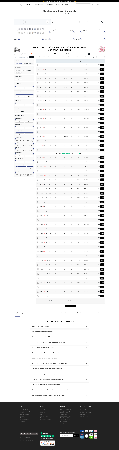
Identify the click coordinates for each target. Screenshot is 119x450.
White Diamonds (19, 63)
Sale (33, 53)
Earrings (22, 416)
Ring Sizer (82, 414)
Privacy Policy (63, 423)
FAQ (81, 411)
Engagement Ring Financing (67, 411)
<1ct (37, 57)
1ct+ (42, 57)
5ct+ (75, 57)
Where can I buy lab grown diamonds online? (45, 358)
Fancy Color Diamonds (28, 63)
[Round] (19, 29)
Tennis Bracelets (24, 417)
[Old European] (22, 33)
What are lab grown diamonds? (41, 326)
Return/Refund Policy (66, 416)
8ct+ (88, 57)
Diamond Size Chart (85, 412)
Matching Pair (18, 72)
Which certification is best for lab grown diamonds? (47, 368)
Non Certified (28, 70)
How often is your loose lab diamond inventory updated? (48, 379)
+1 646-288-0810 (25, 437)
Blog (41, 414)
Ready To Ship (59, 4)
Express (26, 53)
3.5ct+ (65, 57)
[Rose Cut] (19, 33)
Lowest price (100, 57)
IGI (16, 70)
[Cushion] (25, 29)
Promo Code (63, 421)
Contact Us (83, 409)
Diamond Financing (65, 409)
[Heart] (43, 29)
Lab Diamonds (28, 4)
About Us (42, 409)
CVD (20, 79)
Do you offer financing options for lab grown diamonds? (48, 374)
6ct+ (79, 57)
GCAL (23, 70)
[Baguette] (30, 33)
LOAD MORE (70, 305)
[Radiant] (38, 29)
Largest (93, 57)
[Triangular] (43, 33)
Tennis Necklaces (24, 419)
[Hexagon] (33, 33)
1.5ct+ (46, 57)
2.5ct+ (56, 57)
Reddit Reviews (44, 416)
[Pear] (33, 29)
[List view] (89, 54)
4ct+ (70, 57)
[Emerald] (30, 29)
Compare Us (43, 412)
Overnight (19, 53)
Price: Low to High (98, 53)
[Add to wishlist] (99, 65)
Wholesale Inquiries (45, 419)
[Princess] (22, 29)
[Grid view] (91, 54)
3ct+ (61, 57)
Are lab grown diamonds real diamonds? (43, 337)
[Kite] (35, 33)
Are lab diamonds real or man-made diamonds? (45, 352)
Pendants (22, 421)
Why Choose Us (44, 411)
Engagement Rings (25, 411)
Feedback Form (84, 416)
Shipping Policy (64, 414)
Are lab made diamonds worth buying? (43, 347)
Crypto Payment (64, 412)
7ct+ (84, 57)
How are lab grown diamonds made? (42, 331)
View (102, 65)
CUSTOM (67, 4)
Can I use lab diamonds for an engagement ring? (46, 384)
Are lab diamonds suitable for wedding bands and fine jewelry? (50, 390)
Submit (32, 57)
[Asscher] (35, 29)
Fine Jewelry (50, 4)
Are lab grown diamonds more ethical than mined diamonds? (49, 363)
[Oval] (27, 29)
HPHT (17, 79)
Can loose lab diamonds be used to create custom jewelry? (49, 395)
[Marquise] (40, 29)
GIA (19, 70)
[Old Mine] (38, 33)
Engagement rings (39, 4)
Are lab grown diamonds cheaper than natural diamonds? (48, 342)
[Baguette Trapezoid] (27, 33)
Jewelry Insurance (65, 419)
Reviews (42, 417)
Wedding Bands (24, 414)
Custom (22, 412)
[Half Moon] (25, 33)
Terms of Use (63, 424)
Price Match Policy (65, 417)
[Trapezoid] (40, 33)
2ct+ (51, 57)
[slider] (49, 32)
